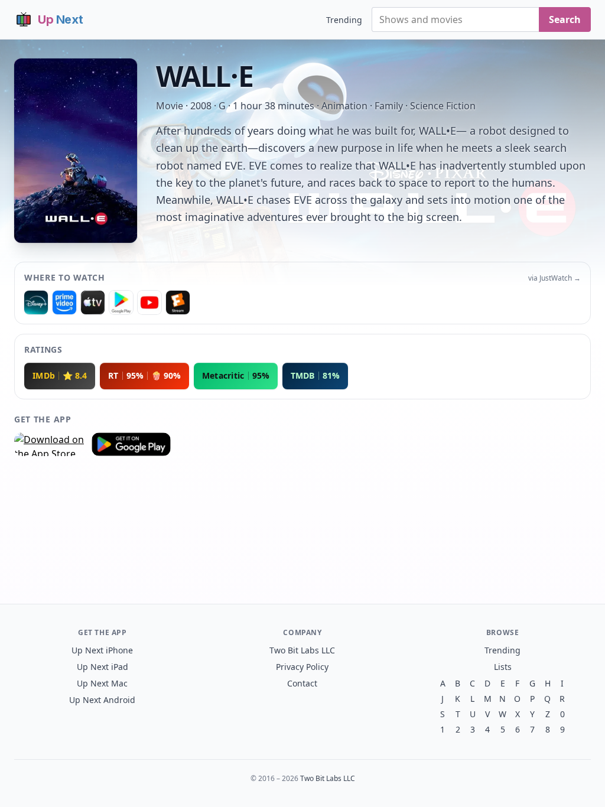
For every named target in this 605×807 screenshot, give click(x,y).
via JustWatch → (554, 278)
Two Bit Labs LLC (302, 650)
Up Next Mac (102, 683)
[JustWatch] (36, 302)
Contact (302, 683)
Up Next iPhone (102, 650)
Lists (503, 666)
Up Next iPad (102, 666)
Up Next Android (102, 699)
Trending (344, 19)
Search (565, 19)
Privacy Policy (302, 666)
